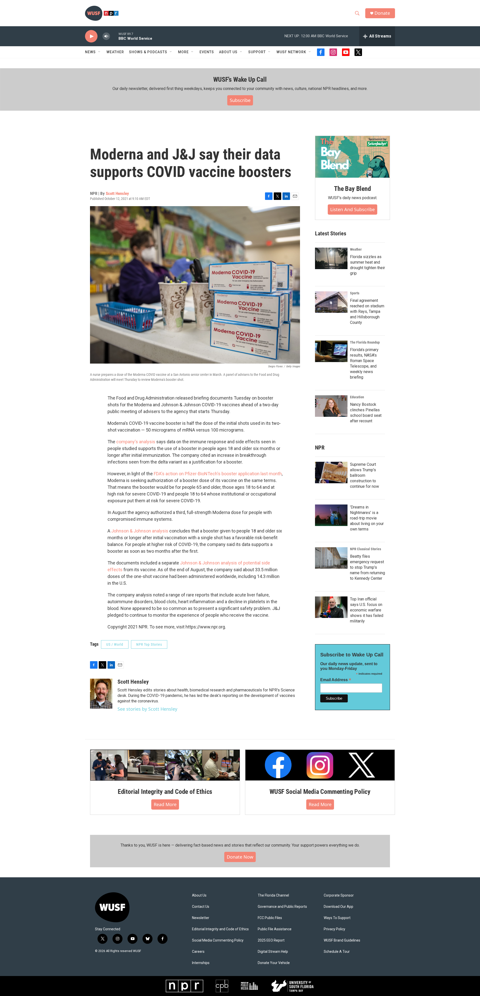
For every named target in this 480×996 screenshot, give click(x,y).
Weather (115, 52)
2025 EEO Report (271, 940)
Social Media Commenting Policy (218, 940)
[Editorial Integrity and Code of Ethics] (165, 765)
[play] (91, 36)
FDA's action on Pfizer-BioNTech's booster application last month (218, 473)
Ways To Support (337, 918)
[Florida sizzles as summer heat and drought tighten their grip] (331, 258)
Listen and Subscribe (352, 209)
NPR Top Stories (149, 644)
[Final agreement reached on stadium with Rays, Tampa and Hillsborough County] (331, 302)
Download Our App (338, 907)
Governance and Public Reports (282, 907)
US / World (114, 644)
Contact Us (200, 907)
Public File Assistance (275, 929)
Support (257, 52)
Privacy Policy (334, 929)
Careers (198, 952)
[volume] (106, 36)
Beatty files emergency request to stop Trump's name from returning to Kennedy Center (367, 567)
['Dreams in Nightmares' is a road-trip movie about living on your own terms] (331, 515)
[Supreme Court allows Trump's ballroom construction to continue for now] (331, 472)
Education (357, 397)
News (90, 52)
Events (207, 52)
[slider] (114, 36)
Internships (201, 963)
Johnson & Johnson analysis (139, 530)
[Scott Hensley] (101, 694)
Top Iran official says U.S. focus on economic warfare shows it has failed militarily (366, 610)
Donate (382, 13)
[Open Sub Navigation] (100, 52)
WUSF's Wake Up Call (239, 79)
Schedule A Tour (337, 952)
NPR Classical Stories (365, 549)
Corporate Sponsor (339, 895)
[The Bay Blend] (352, 157)
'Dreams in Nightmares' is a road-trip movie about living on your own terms (367, 518)
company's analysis (135, 441)
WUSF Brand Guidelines (342, 940)
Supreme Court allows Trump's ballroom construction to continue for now (364, 475)
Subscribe (240, 100)
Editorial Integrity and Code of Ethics (165, 791)
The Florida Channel (273, 895)
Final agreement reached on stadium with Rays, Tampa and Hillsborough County (367, 311)
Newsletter (200, 918)
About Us (199, 895)
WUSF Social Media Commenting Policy (320, 791)
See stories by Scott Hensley (147, 709)
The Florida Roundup (365, 342)
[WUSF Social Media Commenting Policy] (320, 765)
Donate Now (240, 857)
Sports (354, 293)
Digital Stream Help (273, 952)
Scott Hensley (117, 193)
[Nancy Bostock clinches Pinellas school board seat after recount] (331, 406)
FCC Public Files (270, 918)
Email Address (335, 680)
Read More (165, 804)
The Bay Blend (352, 188)
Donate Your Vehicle (274, 963)
